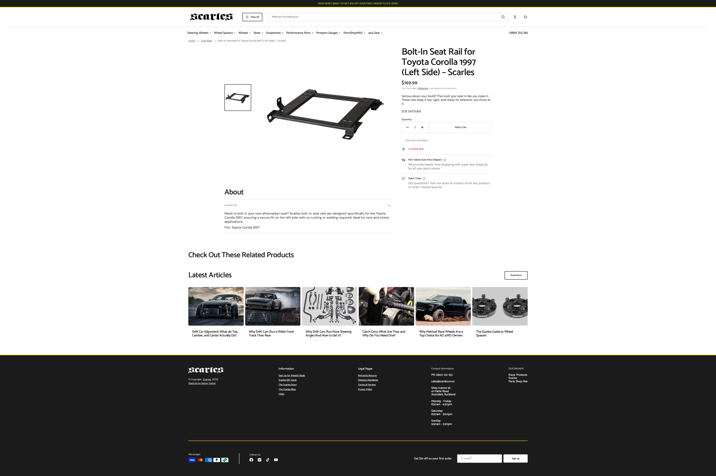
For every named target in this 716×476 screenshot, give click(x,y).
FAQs (281, 394)
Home (191, 40)
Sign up (515, 459)
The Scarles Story (288, 385)
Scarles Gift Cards (287, 380)
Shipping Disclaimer (368, 380)
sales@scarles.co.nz (443, 381)
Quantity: (407, 119)
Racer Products (517, 374)
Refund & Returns (367, 376)
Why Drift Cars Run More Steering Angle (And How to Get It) (328, 333)
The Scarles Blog (287, 389)
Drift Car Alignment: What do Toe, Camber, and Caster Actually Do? (215, 333)
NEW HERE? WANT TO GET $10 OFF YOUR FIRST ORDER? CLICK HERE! (358, 3)
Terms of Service (367, 385)
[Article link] (216, 315)
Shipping (423, 88)
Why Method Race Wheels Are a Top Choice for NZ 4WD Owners (441, 333)
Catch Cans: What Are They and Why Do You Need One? (383, 333)
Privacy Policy (365, 389)
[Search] (504, 17)
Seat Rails (206, 40)
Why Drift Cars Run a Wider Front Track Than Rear (271, 333)
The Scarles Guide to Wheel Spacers (494, 333)
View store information (416, 140)
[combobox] (388, 17)
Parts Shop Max (518, 381)
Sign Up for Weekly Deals (292, 376)
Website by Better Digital (202, 383)
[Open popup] (445, 160)
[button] (515, 17)
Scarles (207, 379)
